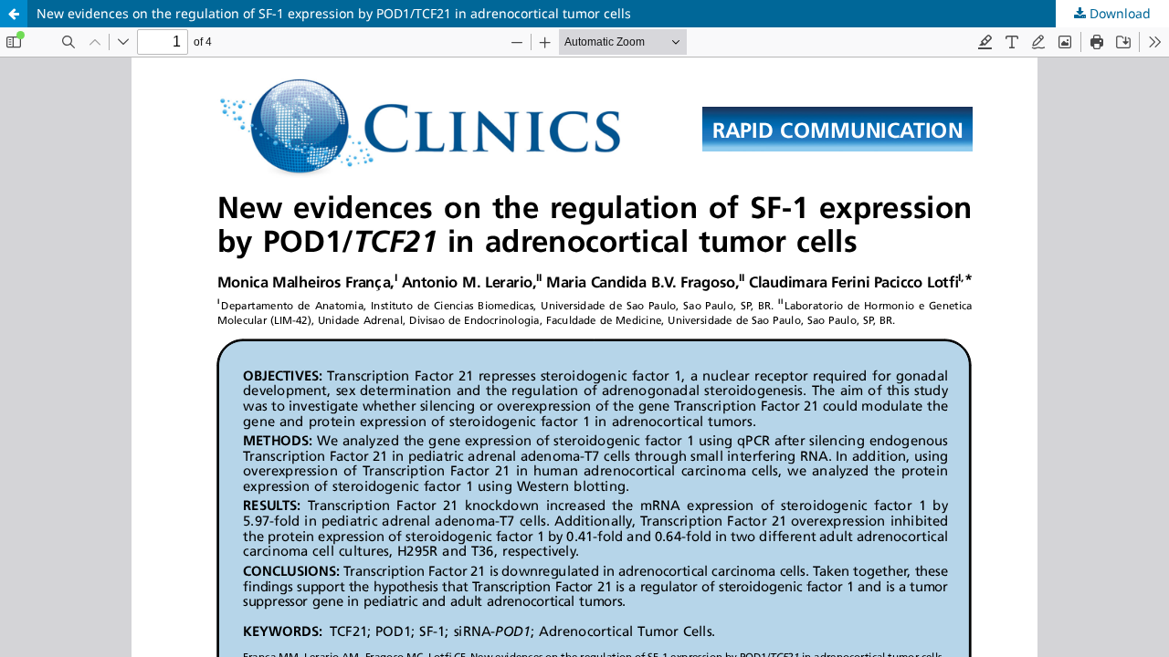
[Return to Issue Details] (13, 13)
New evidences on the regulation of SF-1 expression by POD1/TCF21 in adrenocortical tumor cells (334, 13)
